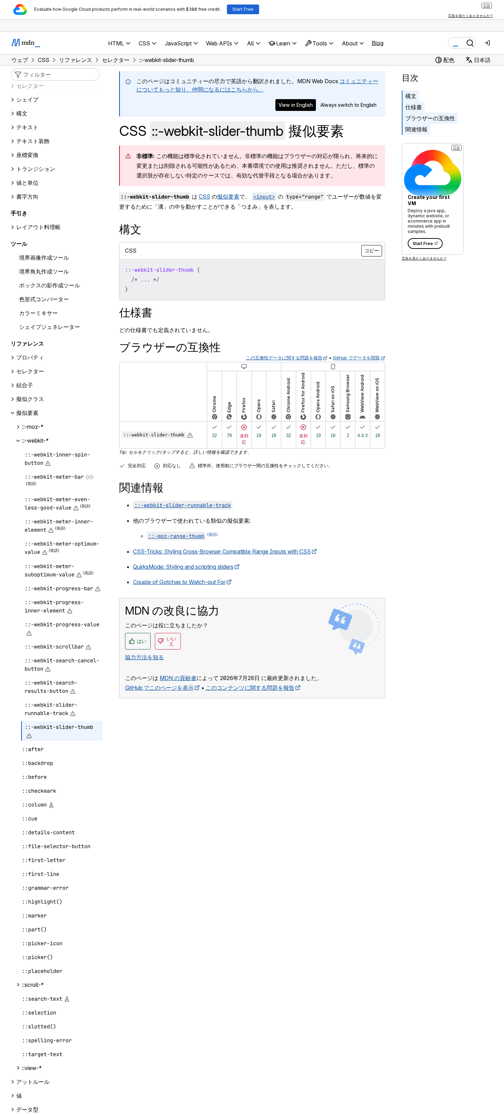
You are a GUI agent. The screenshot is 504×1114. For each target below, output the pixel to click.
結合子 (24, 385)
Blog (377, 43)
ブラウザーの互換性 (430, 118)
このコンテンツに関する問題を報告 (250, 687)
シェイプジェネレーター (49, 327)
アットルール (33, 1081)
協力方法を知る (144, 657)
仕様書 (413, 107)
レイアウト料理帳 (38, 227)
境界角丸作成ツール (44, 271)
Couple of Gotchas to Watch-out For (179, 581)
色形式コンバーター (44, 299)
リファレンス (27, 343)
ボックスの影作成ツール (49, 285)
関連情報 (416, 129)
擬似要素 (228, 196)
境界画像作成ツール (44, 257)
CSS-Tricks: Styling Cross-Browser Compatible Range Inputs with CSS (222, 551)
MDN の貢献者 (178, 678)
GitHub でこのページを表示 (159, 687)
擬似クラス (30, 399)
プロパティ (30, 357)
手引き (19, 213)
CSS (204, 196)
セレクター (30, 371)
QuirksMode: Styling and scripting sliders (183, 566)
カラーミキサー (38, 313)
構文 (410, 96)
